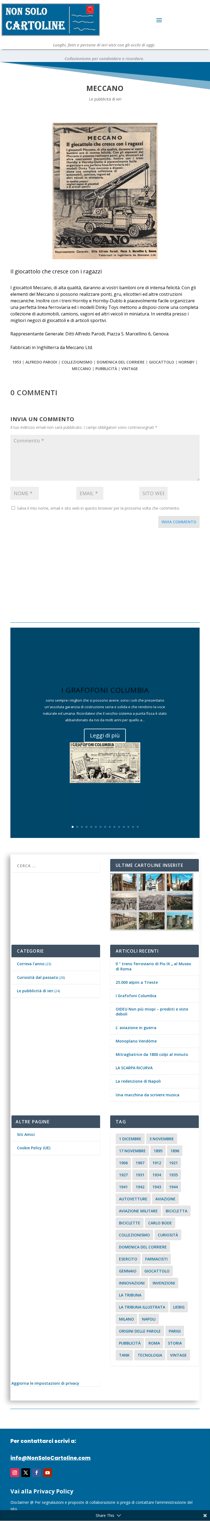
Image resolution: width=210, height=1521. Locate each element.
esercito (128, 1259)
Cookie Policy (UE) (33, 1147)
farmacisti (156, 1259)
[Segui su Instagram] (14, 1472)
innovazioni (132, 1283)
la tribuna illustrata (142, 1307)
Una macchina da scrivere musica (147, 1094)
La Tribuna (130, 1295)
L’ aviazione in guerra (136, 1027)
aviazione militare (138, 1210)
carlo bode (160, 1222)
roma (154, 1343)
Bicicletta (176, 1210)
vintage (129, 368)
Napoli (149, 1319)
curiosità (168, 1235)
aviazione (165, 1198)
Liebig (179, 1307)
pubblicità (106, 368)
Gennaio (127, 1271)
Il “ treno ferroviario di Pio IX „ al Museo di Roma (153, 966)
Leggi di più (105, 735)
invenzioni (164, 1283)
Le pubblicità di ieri (105, 99)
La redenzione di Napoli (138, 1081)
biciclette (129, 1222)
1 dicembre (130, 1138)
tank (124, 1355)
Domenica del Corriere (121, 362)
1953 (16, 362)
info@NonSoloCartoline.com (50, 1458)
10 (114, 827)
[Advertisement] (104, 576)
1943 (156, 1186)
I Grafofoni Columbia (104, 690)
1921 (173, 1162)
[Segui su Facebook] (36, 1472)
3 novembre (161, 1138)
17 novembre (132, 1150)
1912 (156, 1162)
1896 (174, 1150)
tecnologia (150, 1355)
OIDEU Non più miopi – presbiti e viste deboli (152, 1011)
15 (138, 827)
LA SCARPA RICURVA (134, 1067)
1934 (156, 1174)
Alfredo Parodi (41, 362)
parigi (175, 1331)
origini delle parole (140, 1331)
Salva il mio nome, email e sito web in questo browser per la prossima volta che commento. (98, 508)
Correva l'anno (31, 963)
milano (126, 1319)
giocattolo (161, 362)
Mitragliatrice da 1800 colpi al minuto (152, 1054)
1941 (123, 1186)
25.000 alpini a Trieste (137, 982)
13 (128, 827)
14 (133, 827)
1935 (173, 1174)
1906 (123, 1162)
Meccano (81, 368)
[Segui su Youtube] (47, 1472)
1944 (173, 1186)
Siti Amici (26, 1134)
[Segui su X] (25, 1472)
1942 (140, 1186)
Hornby (186, 362)
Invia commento (179, 521)
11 (119, 827)
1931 (140, 1174)
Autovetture (133, 1198)
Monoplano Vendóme (136, 1041)
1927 (123, 1174)
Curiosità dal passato (37, 977)
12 (124, 827)
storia (175, 1343)
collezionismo (77, 362)
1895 (158, 1150)
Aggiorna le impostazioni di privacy (45, 1383)
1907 (140, 1162)
